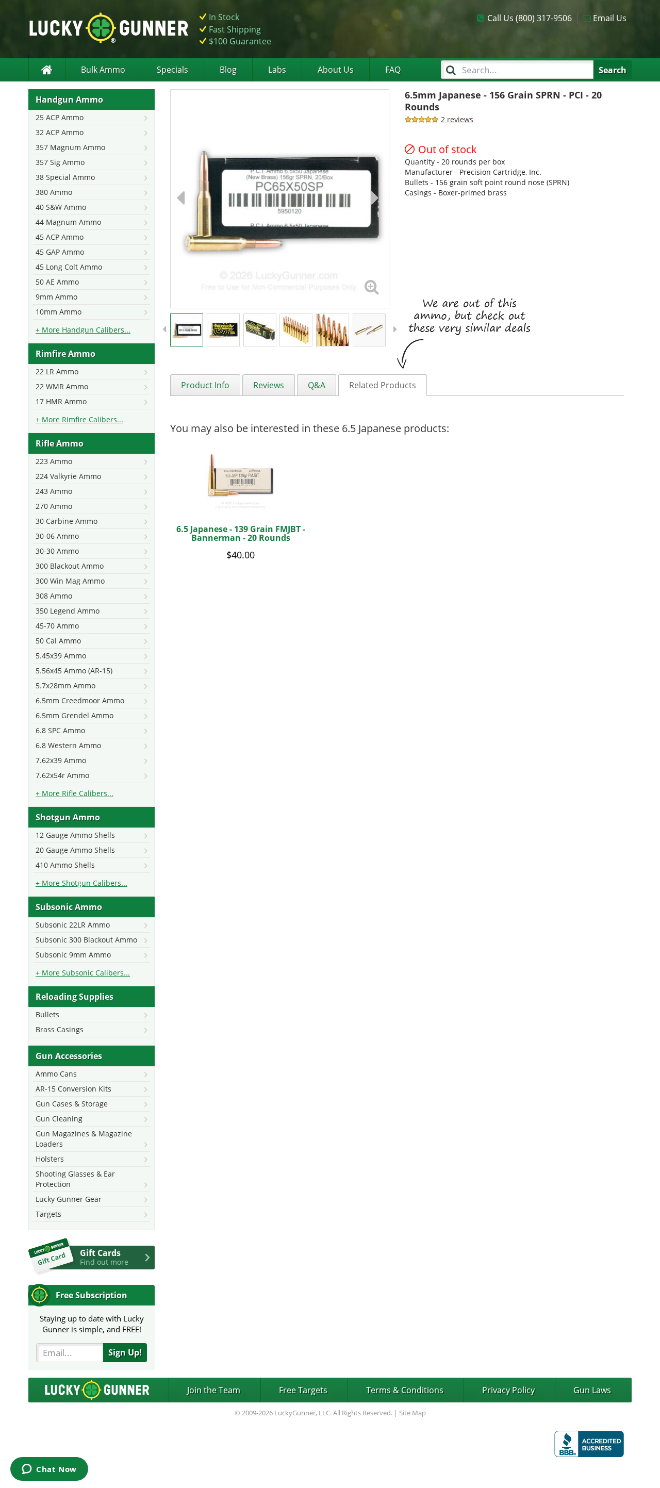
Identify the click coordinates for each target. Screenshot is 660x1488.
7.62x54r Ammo (62, 775)
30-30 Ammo (57, 551)
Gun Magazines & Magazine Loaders (84, 1139)
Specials (172, 69)
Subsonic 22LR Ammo (73, 925)
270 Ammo (54, 506)
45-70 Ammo (57, 626)
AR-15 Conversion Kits (73, 1089)
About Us (336, 69)
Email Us (609, 18)
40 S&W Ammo (61, 207)
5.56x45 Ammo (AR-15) (74, 670)
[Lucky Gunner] (46, 69)
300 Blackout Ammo (70, 566)
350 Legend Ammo (68, 611)
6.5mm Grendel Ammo (74, 715)
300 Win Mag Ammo (70, 581)
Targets (48, 1214)
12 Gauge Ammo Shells (75, 835)
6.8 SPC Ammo (60, 730)
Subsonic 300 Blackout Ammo (86, 940)
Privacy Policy (508, 1390)
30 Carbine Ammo (66, 521)
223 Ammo (54, 461)
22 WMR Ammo (62, 386)
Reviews (268, 385)
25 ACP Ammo (60, 117)
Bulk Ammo (103, 69)
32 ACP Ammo (60, 132)
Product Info (205, 385)
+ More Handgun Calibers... (83, 330)
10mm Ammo (58, 312)
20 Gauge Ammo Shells (75, 850)
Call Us (529, 18)
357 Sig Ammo (60, 162)
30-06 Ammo (57, 536)
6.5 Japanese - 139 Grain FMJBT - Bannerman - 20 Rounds (240, 533)
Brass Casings (60, 1029)
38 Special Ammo (65, 177)
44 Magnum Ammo (68, 222)
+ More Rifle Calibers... (74, 793)
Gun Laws (592, 1390)
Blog (228, 69)
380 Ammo (54, 192)
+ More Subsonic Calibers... (83, 973)
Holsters (50, 1159)
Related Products (382, 385)
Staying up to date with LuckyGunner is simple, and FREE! (92, 1323)
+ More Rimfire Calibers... (79, 419)
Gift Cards (104, 1257)
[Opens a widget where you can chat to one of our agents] (49, 1470)
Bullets (47, 1014)
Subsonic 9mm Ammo (73, 955)
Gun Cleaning (59, 1118)
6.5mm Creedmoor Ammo (80, 700)
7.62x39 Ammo (61, 760)
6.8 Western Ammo (68, 745)
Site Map (412, 1412)
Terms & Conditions (404, 1390)
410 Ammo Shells (65, 865)
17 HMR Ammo (61, 401)
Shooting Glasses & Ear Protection (75, 1179)
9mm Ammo (56, 297)
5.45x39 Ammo (61, 655)
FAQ (393, 69)
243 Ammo (54, 491)
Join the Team (213, 1390)
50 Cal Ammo (58, 641)
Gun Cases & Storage (72, 1104)
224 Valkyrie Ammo (68, 476)
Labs (277, 69)
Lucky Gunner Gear (69, 1199)
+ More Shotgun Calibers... (81, 883)
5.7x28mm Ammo (65, 685)
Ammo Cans (56, 1074)
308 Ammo (54, 596)
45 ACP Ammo (60, 237)
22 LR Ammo (57, 371)
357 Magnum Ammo (70, 147)
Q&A (316, 385)
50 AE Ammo (57, 282)
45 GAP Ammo (60, 252)
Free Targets (303, 1390)
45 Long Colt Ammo (69, 267)
